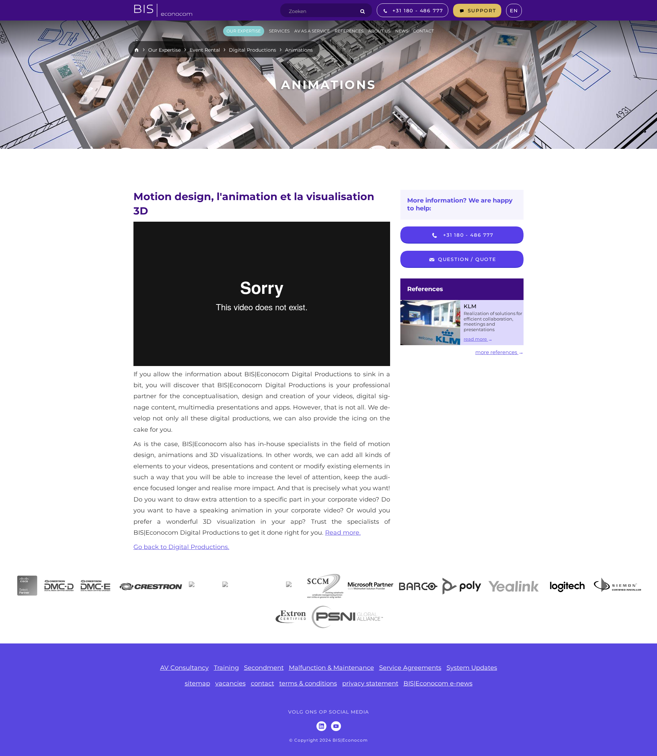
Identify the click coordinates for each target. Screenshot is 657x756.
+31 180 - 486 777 (467, 235)
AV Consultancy (184, 668)
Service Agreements (410, 668)
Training (226, 668)
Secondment (264, 668)
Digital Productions (252, 50)
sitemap (197, 683)
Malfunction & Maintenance (331, 668)
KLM (470, 306)
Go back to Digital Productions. (181, 547)
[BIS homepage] (163, 8)
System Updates (472, 668)
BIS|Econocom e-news (438, 683)
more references (496, 352)
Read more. (343, 532)
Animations (299, 50)
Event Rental (205, 50)
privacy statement (370, 683)
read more (476, 339)
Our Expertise (164, 50)
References (425, 289)
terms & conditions (308, 683)
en (514, 11)
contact (262, 683)
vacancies (230, 683)
